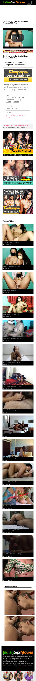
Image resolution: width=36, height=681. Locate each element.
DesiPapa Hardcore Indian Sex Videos (16, 116)
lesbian (19, 65)
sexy (23, 65)
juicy (15, 65)
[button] (18, 38)
